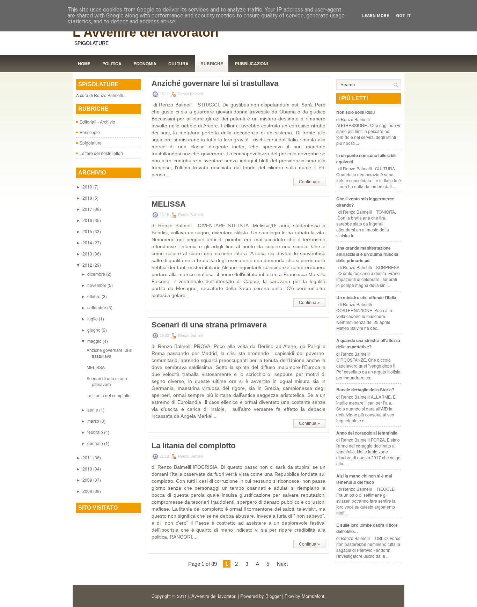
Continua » (309, 181)
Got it (403, 15)
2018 (87, 198)
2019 (87, 187)
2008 (87, 491)
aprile (93, 410)
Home (84, 63)
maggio (95, 341)
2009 (87, 480)
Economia (144, 63)
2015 (87, 231)
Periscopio (90, 132)
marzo (93, 421)
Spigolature (91, 143)
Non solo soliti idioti (355, 112)
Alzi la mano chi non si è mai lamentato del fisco (364, 479)
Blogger (273, 596)
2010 (87, 469)
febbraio (95, 432)
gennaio (95, 443)
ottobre (94, 296)
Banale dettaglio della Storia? (365, 389)
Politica (112, 63)
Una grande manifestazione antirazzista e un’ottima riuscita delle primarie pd (367, 254)
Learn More (375, 15)
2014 (87, 242)
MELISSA (96, 367)
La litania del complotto (109, 395)
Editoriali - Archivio (97, 122)
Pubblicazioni (251, 63)
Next (282, 564)
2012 (87, 265)
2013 (87, 254)
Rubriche (211, 63)
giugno (94, 330)
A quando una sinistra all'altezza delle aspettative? (368, 343)
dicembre (96, 274)
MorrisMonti (313, 596)
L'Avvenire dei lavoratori (146, 32)
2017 (87, 209)
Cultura (178, 63)
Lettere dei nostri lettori (101, 153)
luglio (93, 318)
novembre (97, 285)
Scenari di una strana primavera (107, 381)
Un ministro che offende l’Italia (366, 297)
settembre (97, 307)
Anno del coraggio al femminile (366, 433)
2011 (87, 457)
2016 (87, 220)
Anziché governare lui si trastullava (109, 353)
